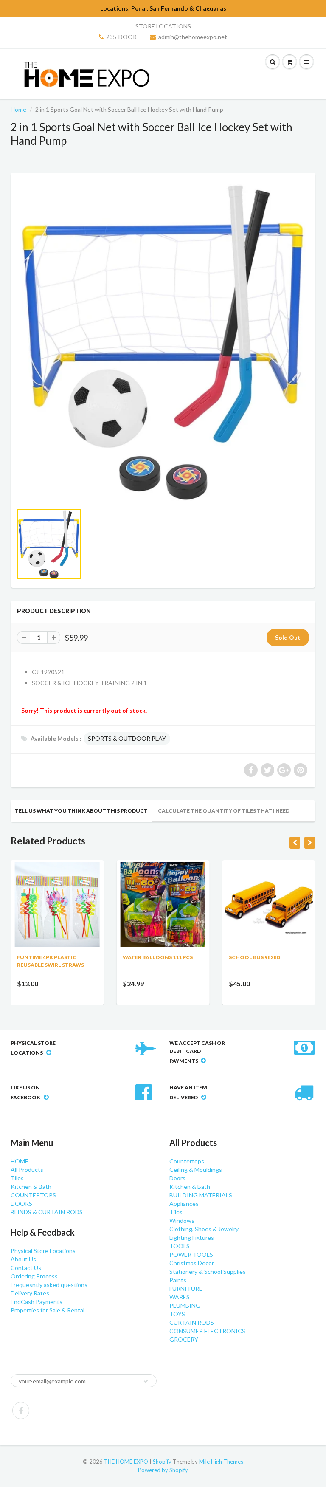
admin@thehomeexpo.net (192, 36)
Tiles (17, 1178)
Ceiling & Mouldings (195, 1169)
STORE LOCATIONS (163, 26)
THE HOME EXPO (126, 1461)
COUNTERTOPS (33, 1195)
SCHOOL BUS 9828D (254, 957)
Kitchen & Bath (31, 1186)
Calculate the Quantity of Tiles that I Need (223, 810)
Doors (177, 1178)
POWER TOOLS (191, 1254)
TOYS (177, 1314)
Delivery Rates (30, 1293)
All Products (27, 1169)
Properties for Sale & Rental (47, 1310)
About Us (23, 1259)
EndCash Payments (36, 1301)
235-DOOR (121, 36)
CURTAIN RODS (191, 1322)
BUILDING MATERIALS (200, 1195)
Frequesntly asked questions (49, 1284)
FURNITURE (185, 1288)
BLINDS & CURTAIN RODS (47, 1212)
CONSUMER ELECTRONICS (207, 1331)
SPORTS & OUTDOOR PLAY (127, 738)
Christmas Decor (191, 1263)
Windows (181, 1220)
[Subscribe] (146, 1381)
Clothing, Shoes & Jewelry (204, 1229)
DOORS (21, 1203)
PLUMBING (184, 1305)
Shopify (162, 1461)
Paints (177, 1280)
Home (18, 109)
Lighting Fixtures (191, 1237)
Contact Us (26, 1267)
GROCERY (183, 1339)
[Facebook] (20, 1410)
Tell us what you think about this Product (81, 810)
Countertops (186, 1161)
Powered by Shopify (163, 1470)
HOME (19, 1161)
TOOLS (179, 1246)
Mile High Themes (221, 1461)
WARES (179, 1297)
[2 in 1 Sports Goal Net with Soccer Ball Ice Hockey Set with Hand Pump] (163, 342)
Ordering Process (34, 1276)
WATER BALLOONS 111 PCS (158, 957)
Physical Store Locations (43, 1250)
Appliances (184, 1203)
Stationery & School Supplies (207, 1271)
